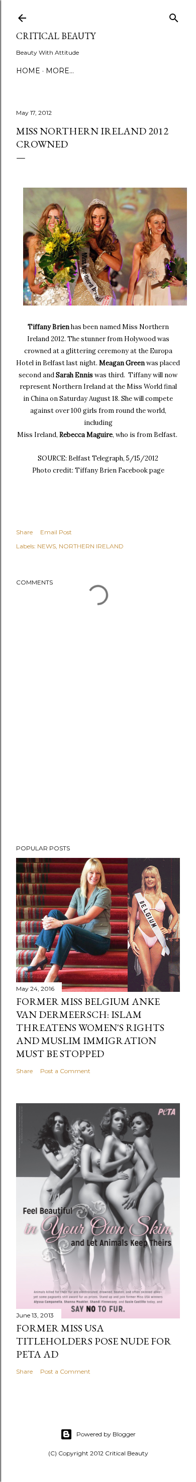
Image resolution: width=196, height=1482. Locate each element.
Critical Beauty (55, 36)
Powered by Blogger (106, 1434)
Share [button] (24, 532)
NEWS (46, 546)
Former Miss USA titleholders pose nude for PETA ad (93, 1341)
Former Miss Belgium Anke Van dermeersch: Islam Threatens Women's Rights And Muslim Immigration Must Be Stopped (90, 1027)
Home (28, 70)
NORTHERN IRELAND (91, 546)
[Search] (174, 16)
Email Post (56, 532)
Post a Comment (65, 1071)
